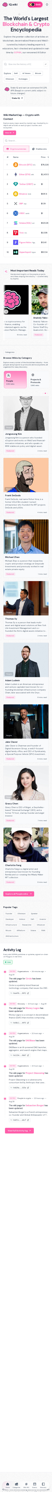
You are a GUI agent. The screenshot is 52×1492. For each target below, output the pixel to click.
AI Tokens (26, 73)
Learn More (17, 96)
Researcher (26, 925)
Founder (9, 913)
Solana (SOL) (25, 223)
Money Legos (33, 1008)
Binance (23, 194)
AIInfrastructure (12, 936)
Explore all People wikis (17, 894)
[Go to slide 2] (45, 393)
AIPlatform (21, 930)
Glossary (21, 1004)
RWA (43, 930)
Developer (10, 919)
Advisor (22, 919)
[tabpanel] (26, 205)
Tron (21, 232)
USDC (22, 213)
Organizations (23, 971)
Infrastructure (11, 925)
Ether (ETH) (24, 174)
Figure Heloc (25, 242)
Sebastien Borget (35, 1105)
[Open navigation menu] (47, 4)
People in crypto (24, 1098)
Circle (29, 978)
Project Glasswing (35, 1073)
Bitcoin (38, 73)
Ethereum (10, 79)
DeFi (16, 73)
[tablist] (26, 149)
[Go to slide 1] (43, 393)
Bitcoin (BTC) (25, 164)
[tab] (16, 149)
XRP (21, 203)
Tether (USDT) (26, 184)
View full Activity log (18, 1130)
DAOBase (30, 1040)
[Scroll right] (46, 311)
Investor (43, 919)
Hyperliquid (25, 252)
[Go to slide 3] (47, 393)
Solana (33, 930)
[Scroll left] (6, 311)
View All (8, 133)
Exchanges (23, 79)
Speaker (34, 913)
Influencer (41, 925)
